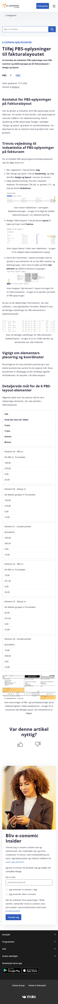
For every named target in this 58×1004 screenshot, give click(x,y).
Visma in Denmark (37, 985)
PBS (4, 75)
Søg (52, 29)
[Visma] (29, 997)
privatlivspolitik (13, 911)
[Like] (20, 744)
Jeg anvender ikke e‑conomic (22, 894)
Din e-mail (10, 877)
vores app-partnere (15, 862)
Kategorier (11, 15)
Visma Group (18, 985)
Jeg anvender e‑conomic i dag (23, 889)
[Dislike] (38, 744)
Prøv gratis (42, 6)
